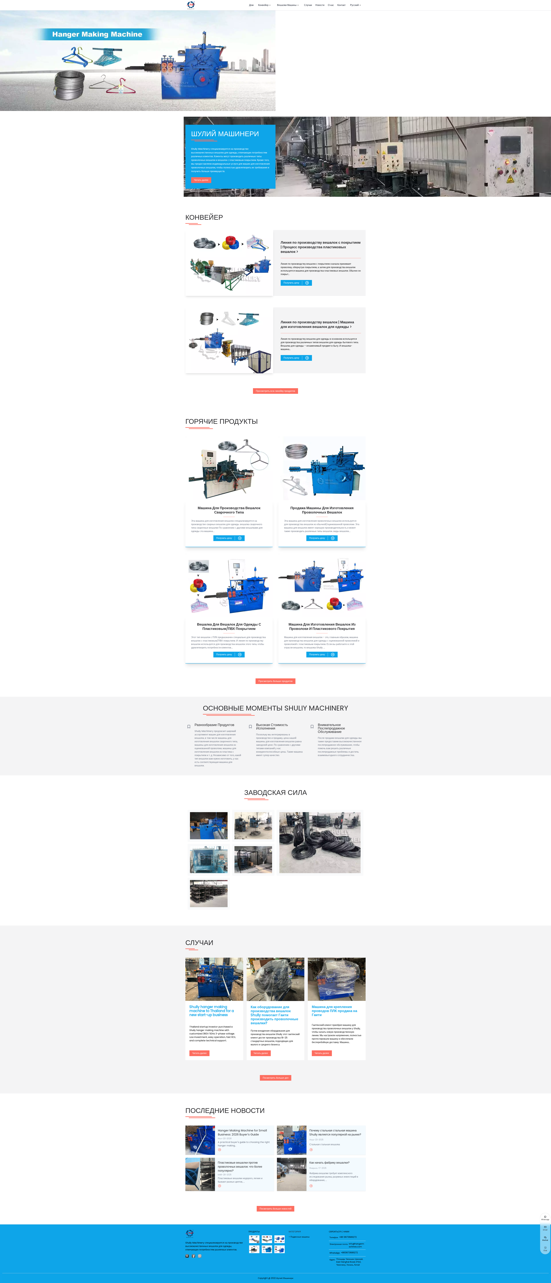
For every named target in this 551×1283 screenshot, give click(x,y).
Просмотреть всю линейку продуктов (275, 391)
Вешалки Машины (287, 5)
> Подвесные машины (299, 1236)
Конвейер (263, 5)
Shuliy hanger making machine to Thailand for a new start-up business (211, 1010)
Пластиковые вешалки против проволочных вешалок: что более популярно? (240, 1167)
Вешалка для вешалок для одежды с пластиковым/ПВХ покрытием (229, 626)
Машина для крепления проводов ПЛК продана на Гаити (334, 1010)
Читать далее (201, 180)
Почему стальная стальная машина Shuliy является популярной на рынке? (335, 1132)
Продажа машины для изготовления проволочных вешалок (322, 510)
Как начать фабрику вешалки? (329, 1163)
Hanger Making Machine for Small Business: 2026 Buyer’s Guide (242, 1132)
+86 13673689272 (348, 1237)
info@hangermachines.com (356, 1245)
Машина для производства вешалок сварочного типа (229, 510)
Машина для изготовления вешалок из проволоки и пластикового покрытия (322, 626)
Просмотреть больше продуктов (275, 681)
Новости (319, 5)
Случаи (308, 5)
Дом (251, 5)
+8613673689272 (349, 1252)
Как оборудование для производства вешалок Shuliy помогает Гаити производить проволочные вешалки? (274, 1015)
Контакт (341, 5)
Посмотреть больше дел (275, 1077)
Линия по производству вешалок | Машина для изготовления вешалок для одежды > (317, 324)
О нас (331, 5)
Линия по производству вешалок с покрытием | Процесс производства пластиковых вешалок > (321, 247)
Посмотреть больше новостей (275, 1208)
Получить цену (291, 282)
